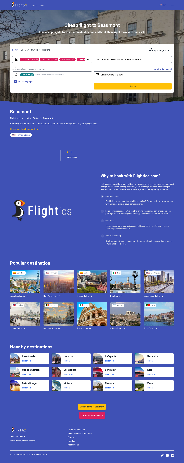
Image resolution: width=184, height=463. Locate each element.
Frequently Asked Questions (80, 433)
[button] (172, 5)
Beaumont (48, 118)
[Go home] (18, 430)
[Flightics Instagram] (167, 455)
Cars (42, 6)
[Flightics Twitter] (162, 455)
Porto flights (149, 328)
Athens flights (116, 328)
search (25, 361)
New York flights (51, 296)
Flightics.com (16, 118)
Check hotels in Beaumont (22, 129)
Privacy (71, 437)
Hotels (34, 6)
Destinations (73, 445)
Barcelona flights (17, 296)
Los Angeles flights (152, 296)
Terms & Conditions (76, 430)
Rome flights (82, 328)
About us (71, 441)
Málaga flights (83, 296)
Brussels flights (50, 328)
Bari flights (115, 296)
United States (32, 118)
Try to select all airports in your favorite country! (29, 69)
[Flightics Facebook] (172, 455)
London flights (16, 328)
